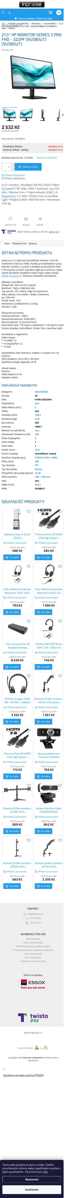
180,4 (38, 414)
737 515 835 (35, 922)
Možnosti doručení (47, 157)
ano (37, 403)
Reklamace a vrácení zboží (33, 961)
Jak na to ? (54, 231)
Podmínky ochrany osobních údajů (33, 946)
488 (37, 461)
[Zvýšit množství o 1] (13, 165)
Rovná (38, 469)
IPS (3, 188)
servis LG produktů (33, 953)
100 (37, 434)
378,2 (38, 484)
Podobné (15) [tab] (19, 243)
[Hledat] (3, 12)
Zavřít (18, 212)
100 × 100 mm (42, 476)
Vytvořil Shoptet (25, 1048)
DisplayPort (9, 196)
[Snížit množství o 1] (13, 168)
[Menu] (59, 12)
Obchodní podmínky (33, 942)
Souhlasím (32, 1189)
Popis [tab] (7, 243)
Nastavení (31, 1179)
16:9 (37, 449)
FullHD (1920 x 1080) (46, 457)
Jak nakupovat (33, 939)
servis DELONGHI (33, 957)
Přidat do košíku (30, 166)
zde (45, 1172)
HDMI (49, 192)
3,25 (37, 418)
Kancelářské (41, 391)
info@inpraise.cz (35, 914)
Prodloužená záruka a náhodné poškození (33, 950)
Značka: (7, 49)
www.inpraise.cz (33, 1032)
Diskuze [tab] (33, 243)
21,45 (38, 472)
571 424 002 (35, 918)
